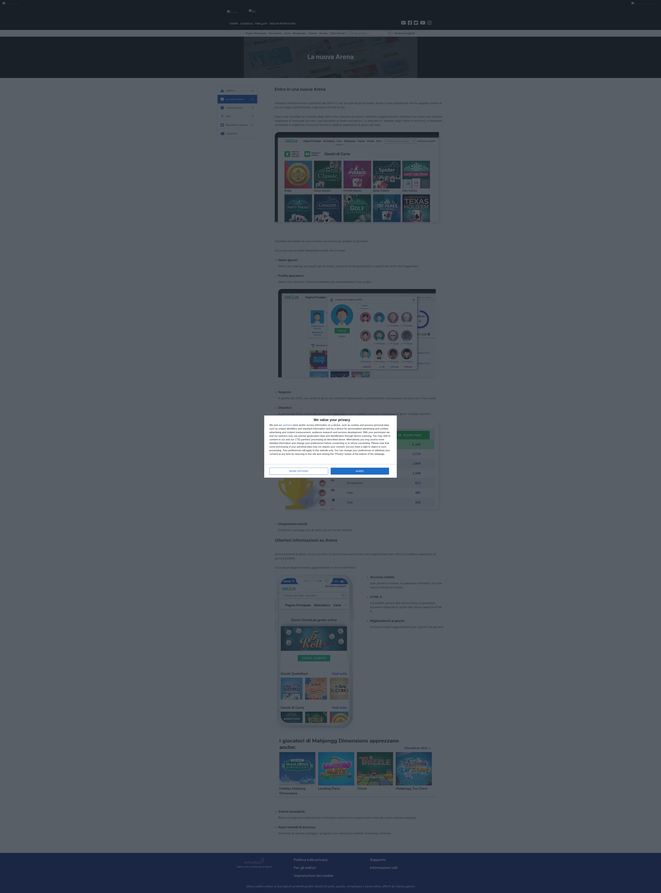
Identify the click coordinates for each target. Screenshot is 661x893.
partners (287, 425)
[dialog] (330, 447)
